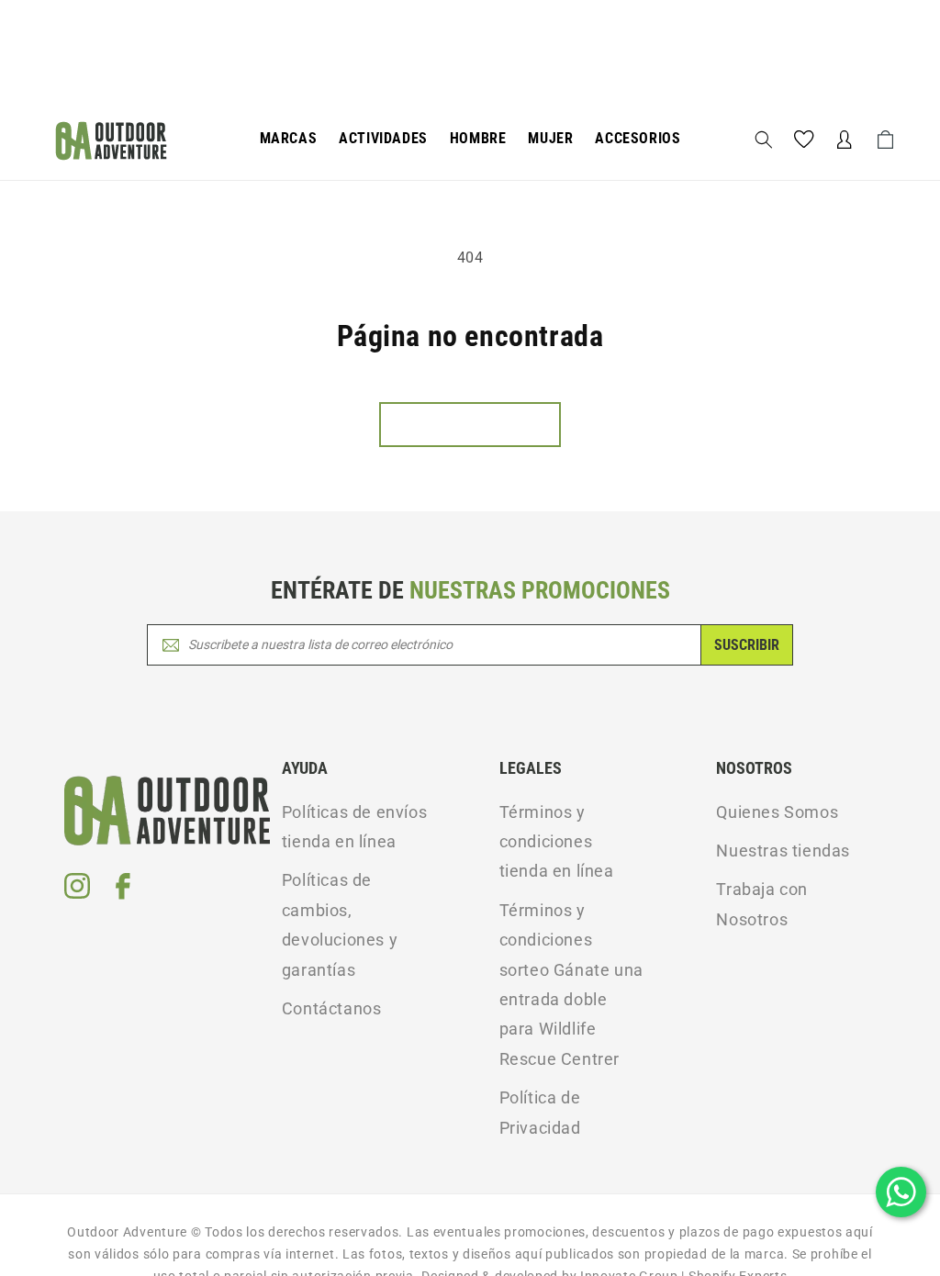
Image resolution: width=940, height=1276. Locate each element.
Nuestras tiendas (783, 850)
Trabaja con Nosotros (762, 903)
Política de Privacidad (540, 1112)
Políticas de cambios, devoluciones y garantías (339, 924)
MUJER (550, 138)
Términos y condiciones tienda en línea (556, 841)
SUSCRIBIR (746, 645)
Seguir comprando (470, 424)
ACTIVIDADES (383, 138)
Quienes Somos (777, 812)
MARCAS (289, 138)
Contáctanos (332, 1008)
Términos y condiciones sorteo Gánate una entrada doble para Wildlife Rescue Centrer (571, 985)
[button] (289, 139)
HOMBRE (478, 138)
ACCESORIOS (637, 138)
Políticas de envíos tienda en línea (354, 826)
